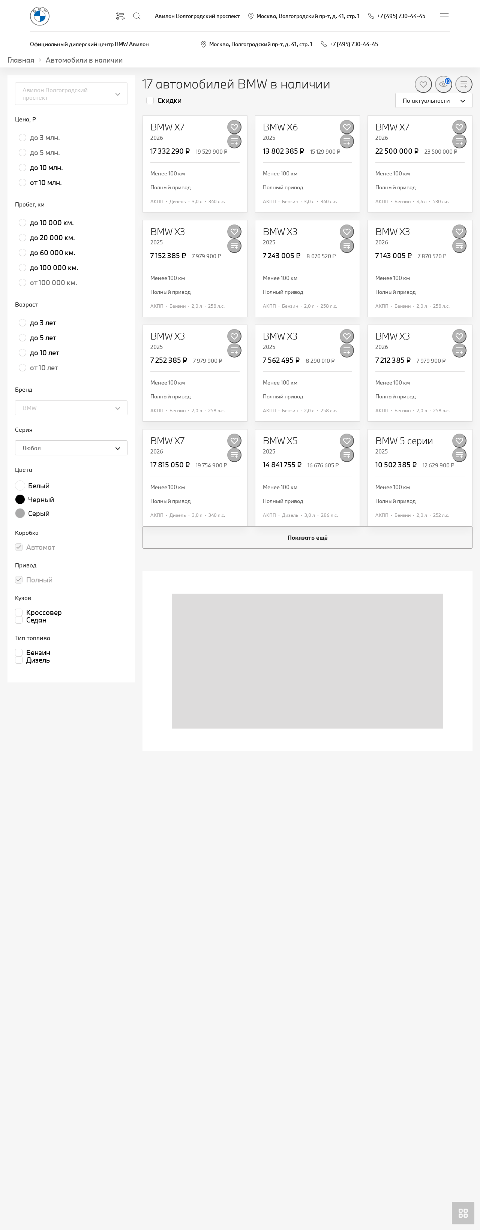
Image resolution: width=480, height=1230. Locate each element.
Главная (21, 60)
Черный (41, 499)
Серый (39, 513)
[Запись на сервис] (120, 16)
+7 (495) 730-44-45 (353, 44)
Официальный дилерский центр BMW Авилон (89, 44)
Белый (39, 485)
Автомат (40, 547)
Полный (39, 580)
